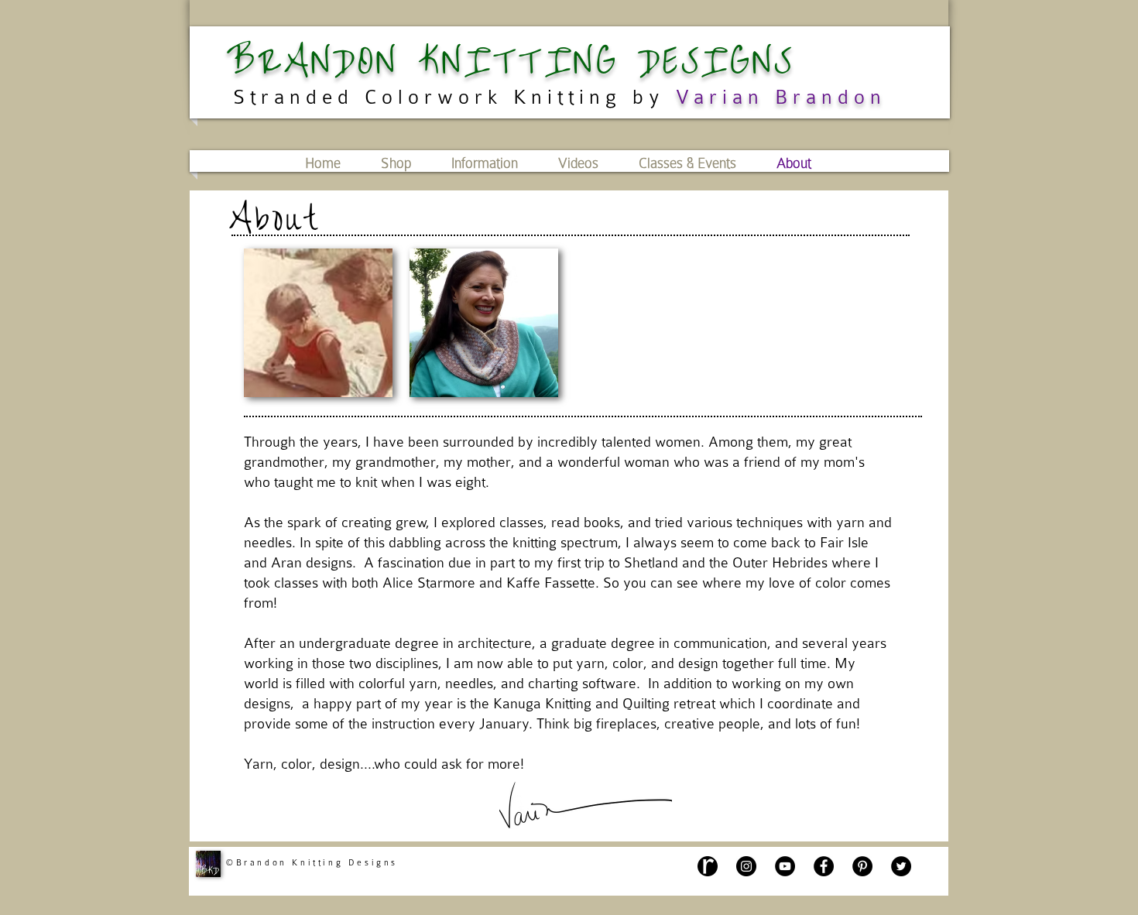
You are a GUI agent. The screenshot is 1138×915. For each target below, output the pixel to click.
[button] (578, 163)
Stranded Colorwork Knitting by (449, 97)
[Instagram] (746, 866)
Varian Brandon (781, 97)
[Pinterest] (862, 866)
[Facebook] (824, 866)
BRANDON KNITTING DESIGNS (511, 61)
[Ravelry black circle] (708, 866)
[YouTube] (785, 866)
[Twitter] (901, 866)
